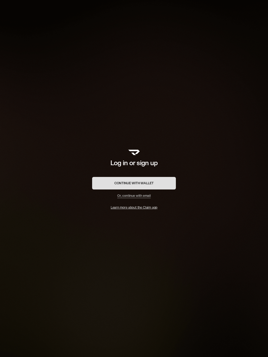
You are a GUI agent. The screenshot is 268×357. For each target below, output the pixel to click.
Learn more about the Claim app (134, 207)
